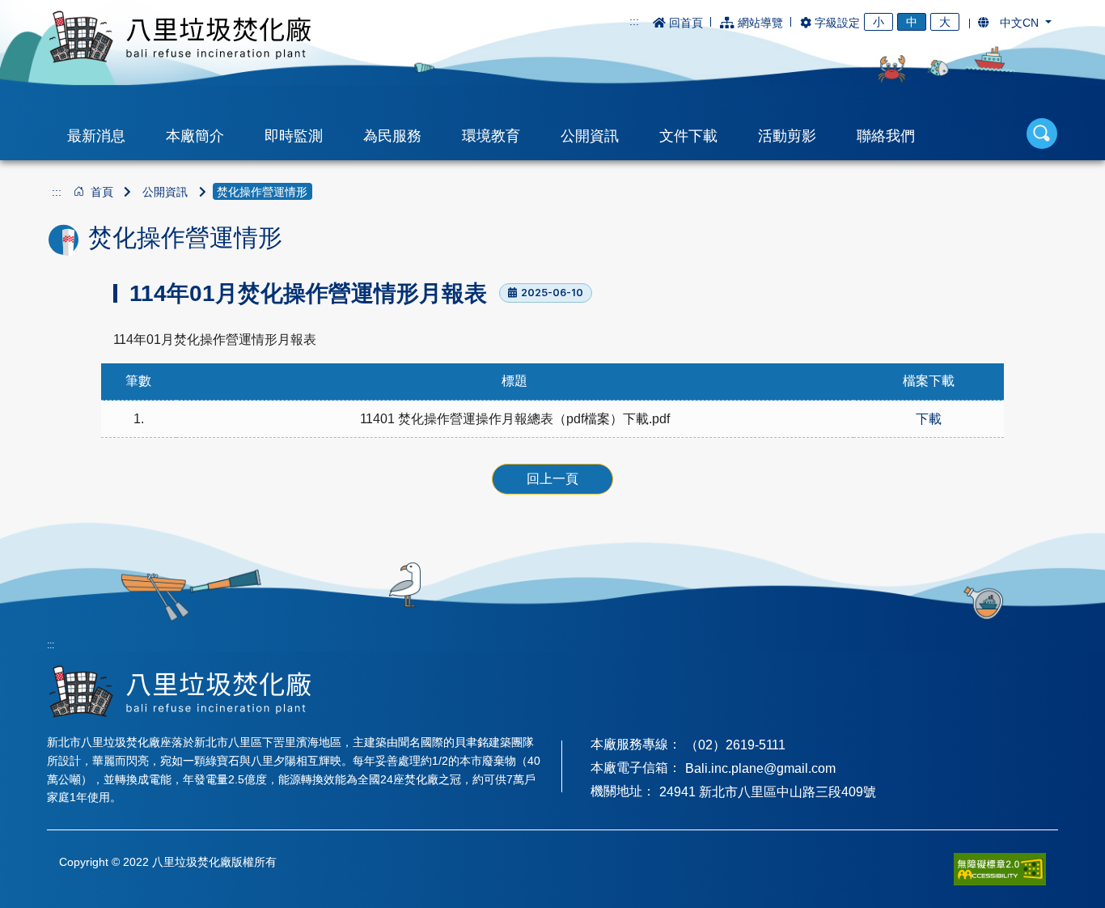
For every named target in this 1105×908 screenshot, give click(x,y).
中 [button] (911, 21)
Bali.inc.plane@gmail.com (760, 768)
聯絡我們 (886, 136)
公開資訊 (165, 191)
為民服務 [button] (392, 136)
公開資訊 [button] (590, 136)
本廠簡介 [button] (195, 136)
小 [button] (878, 21)
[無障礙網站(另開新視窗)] (999, 868)
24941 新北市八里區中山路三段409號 (767, 792)
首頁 (102, 191)
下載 (929, 419)
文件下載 (688, 136)
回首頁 (686, 22)
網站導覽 (760, 22)
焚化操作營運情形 (262, 191)
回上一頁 (552, 479)
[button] (1015, 22)
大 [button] (944, 21)
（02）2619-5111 (735, 745)
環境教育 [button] (491, 136)
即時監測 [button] (294, 136)
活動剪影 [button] (787, 136)
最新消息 (96, 136)
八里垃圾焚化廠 (179, 37)
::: (634, 21)
